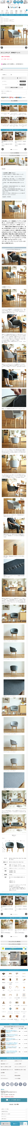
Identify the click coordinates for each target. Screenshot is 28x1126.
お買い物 (7, 12)
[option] (14, 161)
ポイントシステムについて (20, 1066)
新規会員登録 (17, 1075)
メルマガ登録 (17, 1078)
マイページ (3, 1075)
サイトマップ (3, 1116)
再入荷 (5, 14)
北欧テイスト (11, 20)
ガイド (21, 12)
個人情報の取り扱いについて (7, 1069)
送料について (3, 1060)
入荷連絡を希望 (22, 81)
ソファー (17, 14)
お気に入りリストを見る (5, 1113)
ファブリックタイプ (12, 19)
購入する (16, 1123)
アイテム (2, 12)
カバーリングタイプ (12, 21)
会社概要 (3, 1072)
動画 (16, 12)
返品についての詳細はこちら (6, 91)
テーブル (23, 14)
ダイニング (11, 14)
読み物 (11, 12)
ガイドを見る (6, 1123)
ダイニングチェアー (6, 18)
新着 (2, 14)
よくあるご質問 (18, 1063)
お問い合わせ (3, 93)
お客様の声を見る (4, 1111)
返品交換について (4, 1063)
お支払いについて (18, 1060)
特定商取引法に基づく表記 (20, 1069)
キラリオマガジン (4, 1078)
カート (25, 12)
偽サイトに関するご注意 (6, 1066)
